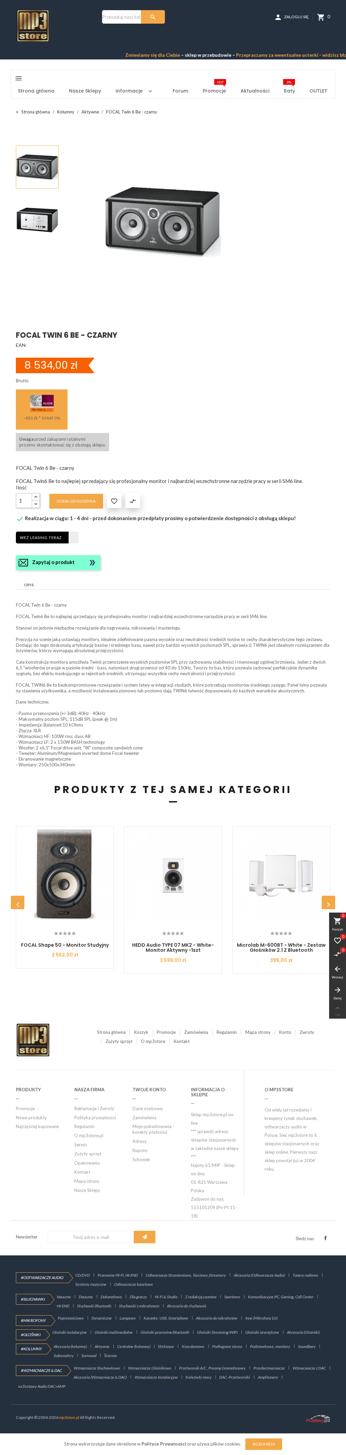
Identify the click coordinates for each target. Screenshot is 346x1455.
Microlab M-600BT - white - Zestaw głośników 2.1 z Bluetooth (281, 947)
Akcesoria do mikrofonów (217, 1318)
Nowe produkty (31, 1117)
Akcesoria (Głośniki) (303, 1332)
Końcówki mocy (199, 1377)
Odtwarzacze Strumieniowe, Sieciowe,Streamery (186, 1275)
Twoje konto (149, 1089)
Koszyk (141, 1032)
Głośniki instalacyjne (69, 1332)
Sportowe (232, 1296)
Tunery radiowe (305, 1275)
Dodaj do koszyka (76, 501)
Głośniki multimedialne (114, 1332)
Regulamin (227, 1032)
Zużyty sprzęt (118, 1041)
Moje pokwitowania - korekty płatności (153, 1129)
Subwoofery (64, 1355)
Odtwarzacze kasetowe (133, 1284)
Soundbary (307, 1346)
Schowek (141, 1159)
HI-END (63, 1305)
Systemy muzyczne (90, 1284)
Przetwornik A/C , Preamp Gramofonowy (212, 1368)
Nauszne (64, 1296)
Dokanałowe (111, 1296)
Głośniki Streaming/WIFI (217, 1332)
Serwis (80, 1144)
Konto (285, 1032)
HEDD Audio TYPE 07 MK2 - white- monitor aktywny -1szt (173, 947)
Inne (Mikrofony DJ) (261, 1318)
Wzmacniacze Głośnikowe (149, 1368)
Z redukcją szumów (201, 1296)
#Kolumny (31, 1348)
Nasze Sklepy (87, 1190)
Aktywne (102, 1346)
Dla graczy (138, 1296)
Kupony (140, 1150)
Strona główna (111, 1032)
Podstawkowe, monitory (270, 1346)
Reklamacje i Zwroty (94, 1108)
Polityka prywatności (95, 1117)
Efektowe (166, 1346)
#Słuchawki (33, 1299)
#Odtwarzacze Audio (42, 1277)
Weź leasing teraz (41, 537)
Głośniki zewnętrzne (262, 1332)
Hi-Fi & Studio (166, 1296)
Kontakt (182, 1041)
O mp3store (153, 1041)
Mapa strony (258, 1032)
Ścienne (110, 1355)
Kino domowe (193, 1346)
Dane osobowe (147, 1108)
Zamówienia (196, 1032)
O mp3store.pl (88, 1135)
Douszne (86, 1296)
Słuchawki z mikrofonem (139, 1305)
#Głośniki (31, 1334)
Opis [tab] (29, 584)
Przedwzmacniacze (269, 1368)
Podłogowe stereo (227, 1346)
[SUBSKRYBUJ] (144, 1237)
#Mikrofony (33, 1320)
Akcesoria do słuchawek (186, 1305)
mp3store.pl (69, 1417)
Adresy (139, 1141)
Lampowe (128, 1318)
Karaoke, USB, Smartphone (166, 1318)
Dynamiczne (102, 1318)
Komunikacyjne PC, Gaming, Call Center (281, 1296)
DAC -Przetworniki (234, 1377)
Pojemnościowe (71, 1318)
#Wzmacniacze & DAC (41, 1370)
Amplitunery (268, 1377)
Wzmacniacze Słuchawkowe (97, 1368)
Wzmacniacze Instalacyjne (156, 1377)
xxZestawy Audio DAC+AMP (42, 1386)
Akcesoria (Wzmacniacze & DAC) (100, 1377)
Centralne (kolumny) (133, 1346)
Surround (88, 1355)
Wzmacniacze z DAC (309, 1368)
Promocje (166, 1032)
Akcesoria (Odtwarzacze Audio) (259, 1275)
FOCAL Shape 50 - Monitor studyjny (65, 945)
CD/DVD (82, 1275)
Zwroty (307, 1032)
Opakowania (87, 1163)
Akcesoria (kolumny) (70, 1346)
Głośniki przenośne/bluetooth (165, 1332)
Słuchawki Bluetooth (94, 1305)
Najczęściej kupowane (37, 1126)
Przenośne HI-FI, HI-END (118, 1275)
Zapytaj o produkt (53, 562)
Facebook (325, 1238)
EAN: (21, 345)
